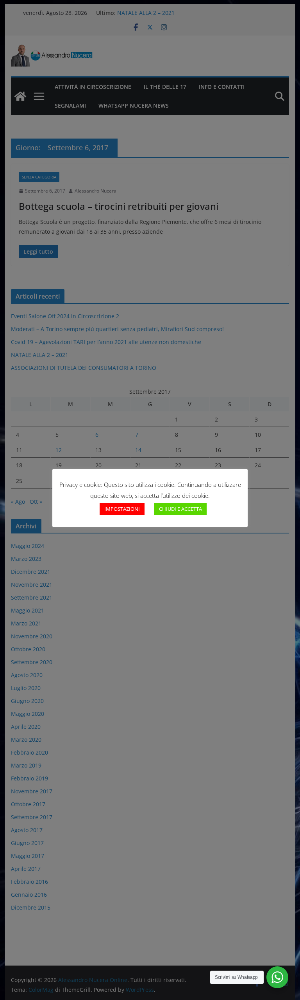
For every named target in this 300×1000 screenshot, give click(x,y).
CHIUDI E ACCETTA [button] (180, 508)
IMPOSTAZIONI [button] (122, 508)
